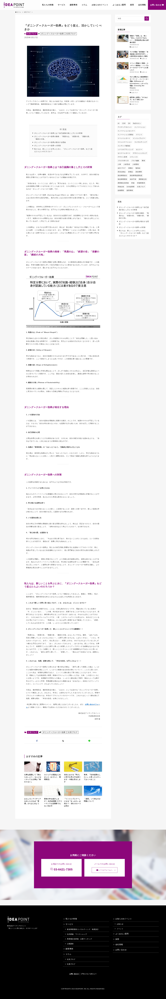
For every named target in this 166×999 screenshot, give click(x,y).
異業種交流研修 (123, 183)
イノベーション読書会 (125, 134)
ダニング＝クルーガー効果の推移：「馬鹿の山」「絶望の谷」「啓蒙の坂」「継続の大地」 (134, 215)
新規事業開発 (122, 179)
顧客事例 (73, 5)
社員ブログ (71, 964)
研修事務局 (141, 183)
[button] (37, 741)
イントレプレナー (139, 138)
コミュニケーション (125, 142)
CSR (123, 123)
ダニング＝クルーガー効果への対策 (47, 145)
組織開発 (121, 190)
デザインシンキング (140, 153)
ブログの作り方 (123, 160)
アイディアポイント (125, 127)
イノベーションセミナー (126, 131)
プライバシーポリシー (89, 974)
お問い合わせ (156, 5)
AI (118, 123)
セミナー (139, 149)
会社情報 (142, 5)
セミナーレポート (124, 153)
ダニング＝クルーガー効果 (52, 34)
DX (129, 123)
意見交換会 (122, 172)
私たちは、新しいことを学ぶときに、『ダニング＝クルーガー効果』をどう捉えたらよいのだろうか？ (134, 233)
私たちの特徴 (48, 5)
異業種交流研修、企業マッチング (79, 939)
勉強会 (138, 168)
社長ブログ (32, 34)
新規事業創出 (122, 175)
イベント (139, 134)
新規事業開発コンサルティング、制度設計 (83, 929)
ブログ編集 (135, 160)
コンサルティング (140, 142)
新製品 (130, 172)
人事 (119, 164)
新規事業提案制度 (136, 175)
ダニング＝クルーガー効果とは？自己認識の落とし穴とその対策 (58, 133)
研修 (132, 183)
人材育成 (127, 164)
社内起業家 (130, 187)
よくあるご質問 (119, 5)
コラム (84, 5)
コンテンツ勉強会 (124, 146)
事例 (143, 160)
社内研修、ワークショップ (77, 934)
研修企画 (121, 187)
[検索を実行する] (146, 18)
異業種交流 (143, 179)
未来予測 (133, 179)
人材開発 (136, 164)
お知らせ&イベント (100, 5)
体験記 (130, 168)
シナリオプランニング (125, 149)
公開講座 (70, 944)
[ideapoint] (14, 5)
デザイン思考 (122, 157)
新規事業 (139, 172)
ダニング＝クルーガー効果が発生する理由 (50, 142)
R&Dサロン (137, 123)
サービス (61, 5)
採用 (132, 5)
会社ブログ (122, 168)
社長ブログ (71, 34)
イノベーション (139, 127)
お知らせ (120, 924)
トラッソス (134, 157)
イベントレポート (124, 138)
